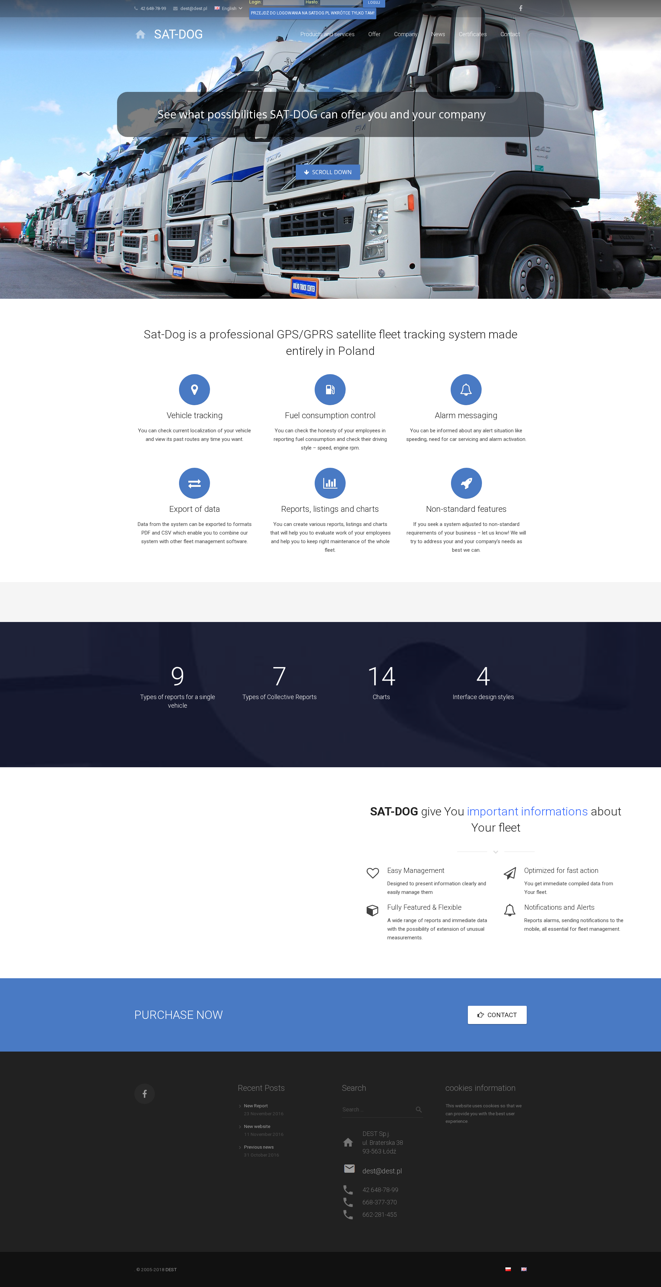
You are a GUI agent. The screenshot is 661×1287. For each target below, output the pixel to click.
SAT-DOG (178, 34)
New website (257, 1126)
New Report (256, 1105)
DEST (171, 1269)
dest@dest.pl (193, 8)
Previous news (259, 1147)
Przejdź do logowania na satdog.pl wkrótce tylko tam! (313, 13)
